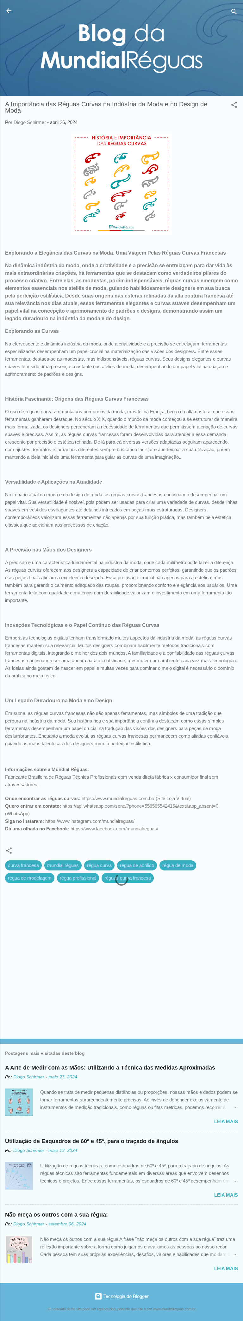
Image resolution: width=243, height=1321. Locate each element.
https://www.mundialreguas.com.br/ (118, 798)
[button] (234, 106)
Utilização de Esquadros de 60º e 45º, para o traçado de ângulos (91, 1141)
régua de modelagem (30, 878)
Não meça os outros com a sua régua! (56, 1215)
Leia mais (226, 1121)
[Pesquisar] (234, 12)
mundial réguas (63, 865)
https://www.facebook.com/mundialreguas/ (114, 828)
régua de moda (177, 865)
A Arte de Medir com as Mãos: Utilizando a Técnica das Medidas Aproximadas (110, 1067)
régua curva (99, 865)
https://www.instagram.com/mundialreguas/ (89, 821)
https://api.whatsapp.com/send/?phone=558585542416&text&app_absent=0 (140, 806)
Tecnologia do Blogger (125, 1296)
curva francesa (23, 865)
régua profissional (78, 878)
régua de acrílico (137, 865)
